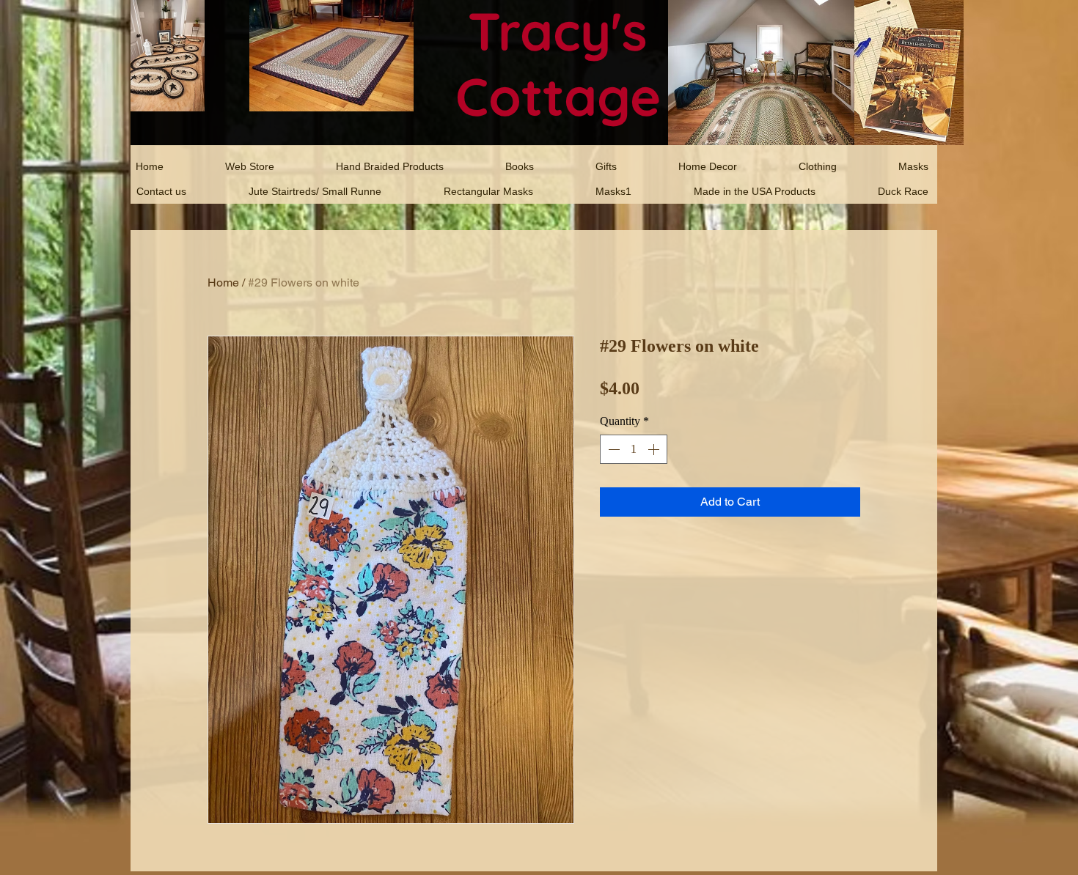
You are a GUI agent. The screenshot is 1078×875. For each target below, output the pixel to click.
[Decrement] (612, 449)
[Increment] (655, 449)
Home (223, 282)
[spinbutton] (634, 449)
